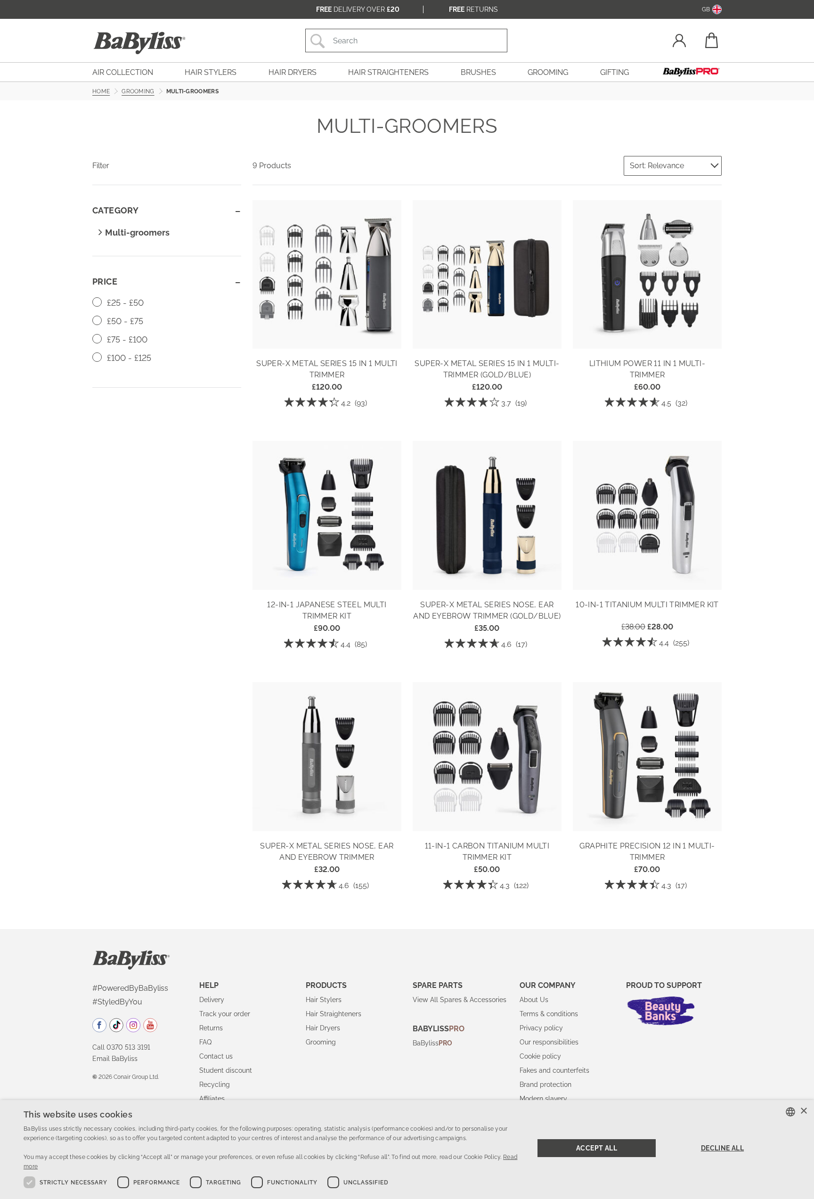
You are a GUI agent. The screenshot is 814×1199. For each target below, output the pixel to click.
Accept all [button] (596, 1148)
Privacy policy (541, 1028)
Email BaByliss (115, 1058)
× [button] (803, 1111)
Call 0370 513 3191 (121, 1047)
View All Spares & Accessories (459, 999)
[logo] (131, 959)
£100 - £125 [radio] (128, 358)
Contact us (216, 1056)
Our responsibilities (549, 1042)
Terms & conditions (549, 1014)
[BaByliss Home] (139, 43)
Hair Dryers (323, 1028)
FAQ (205, 1042)
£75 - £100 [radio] (126, 339)
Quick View (327, 335)
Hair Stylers (324, 999)
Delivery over (357, 9)
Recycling (214, 1084)
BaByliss (432, 1043)
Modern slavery (543, 1098)
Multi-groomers (137, 232)
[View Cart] (710, 40)
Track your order (224, 1014)
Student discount (225, 1070)
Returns (473, 9)
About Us (534, 999)
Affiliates (212, 1098)
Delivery (211, 999)
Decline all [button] (722, 1148)
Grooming (321, 1042)
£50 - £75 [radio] (124, 321)
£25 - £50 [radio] (124, 303)
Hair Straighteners (333, 1014)
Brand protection (545, 1084)
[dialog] (407, 1149)
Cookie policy (540, 1056)
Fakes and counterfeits (554, 1070)
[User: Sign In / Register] (679, 41)
